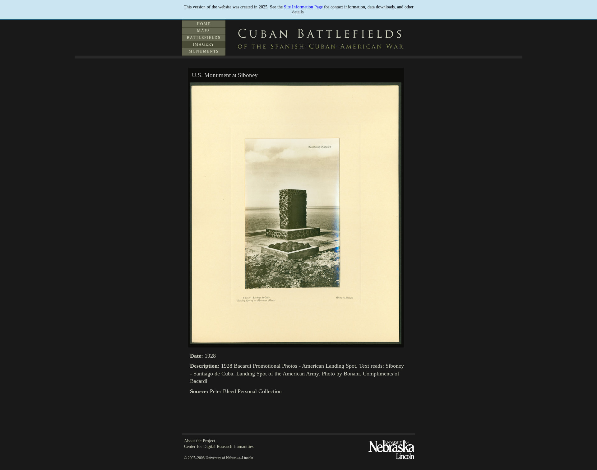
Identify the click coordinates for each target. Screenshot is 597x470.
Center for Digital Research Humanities (218, 446)
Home (204, 24)
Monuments (204, 51)
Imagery (204, 44)
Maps (203, 31)
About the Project (199, 441)
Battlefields (204, 37)
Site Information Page (303, 7)
